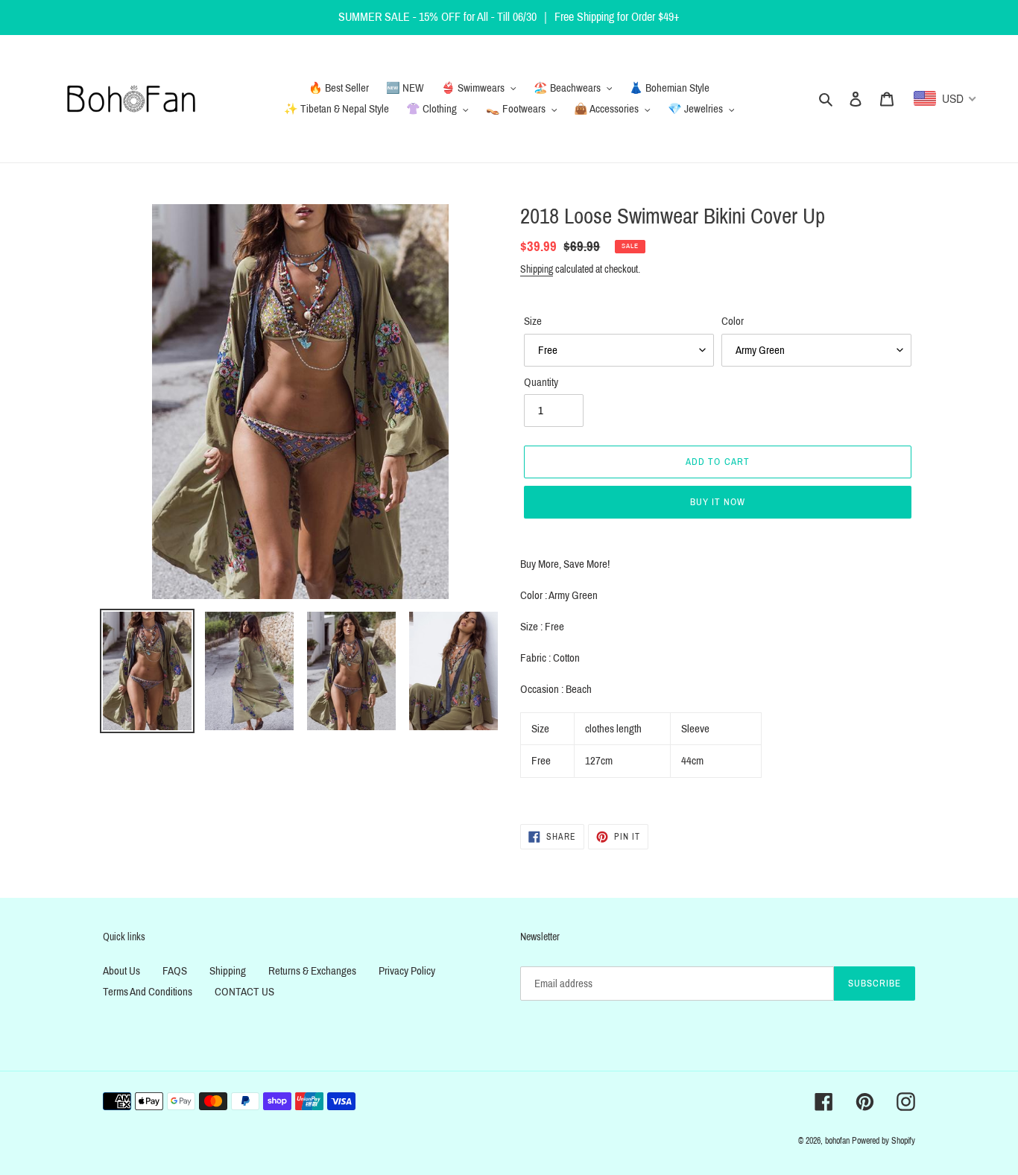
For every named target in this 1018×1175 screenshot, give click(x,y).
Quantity (541, 382)
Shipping (536, 269)
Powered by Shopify (883, 1141)
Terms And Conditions (147, 992)
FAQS (174, 971)
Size (533, 321)
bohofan (837, 1141)
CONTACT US (244, 992)
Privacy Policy (407, 971)
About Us (121, 971)
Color (732, 321)
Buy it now (717, 502)
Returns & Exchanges (312, 971)
